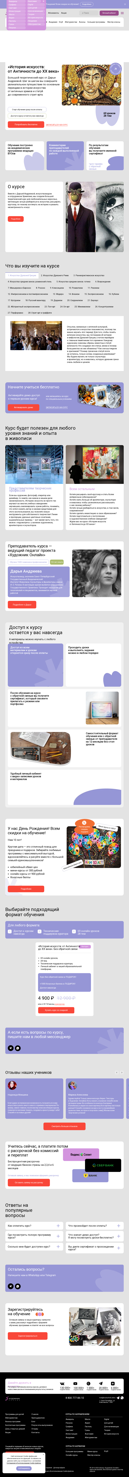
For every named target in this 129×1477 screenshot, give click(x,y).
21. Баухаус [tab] (93, 300)
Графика (69, 1427)
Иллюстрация (71, 1434)
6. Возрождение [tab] (102, 281)
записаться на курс (57, 125)
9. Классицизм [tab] (57, 288)
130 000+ (65, 1387)
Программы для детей (14, 1414)
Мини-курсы (92, 1451)
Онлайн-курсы (72, 1455)
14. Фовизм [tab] (74, 294)
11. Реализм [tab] (93, 288)
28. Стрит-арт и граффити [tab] (40, 313)
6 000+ (115, 1387)
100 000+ (79, 1387)
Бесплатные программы (15, 1425)
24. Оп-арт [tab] (65, 306)
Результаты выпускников (42, 1425)
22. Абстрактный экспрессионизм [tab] (24, 306)
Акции (8, 1432)
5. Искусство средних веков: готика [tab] (73, 281)
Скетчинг (69, 1430)
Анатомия (89, 1434)
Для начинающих (111, 1427)
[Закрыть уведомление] (43, 1454)
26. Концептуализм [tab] (104, 306)
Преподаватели (38, 1418)
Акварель (70, 1419)
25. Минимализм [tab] (82, 306)
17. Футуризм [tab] (14, 300)
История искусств (111, 1434)
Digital (106, 1419)
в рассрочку (60, 1004)
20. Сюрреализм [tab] (75, 300)
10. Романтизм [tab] (76, 288)
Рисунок (69, 1423)
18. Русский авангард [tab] (35, 300)
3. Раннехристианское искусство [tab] (89, 275)
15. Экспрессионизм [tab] (94, 294)
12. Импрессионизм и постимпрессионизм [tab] (28, 294)
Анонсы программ (12, 1422)
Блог (33, 1422)
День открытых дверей (15, 1429)
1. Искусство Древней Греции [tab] (22, 275)
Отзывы (34, 1429)
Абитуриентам (11, 1418)
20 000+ (103, 1387)
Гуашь (87, 1430)
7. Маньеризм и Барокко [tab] (19, 288)
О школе (34, 1414)
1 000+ (90, 1387)
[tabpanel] (64, 343)
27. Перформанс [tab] (15, 313)
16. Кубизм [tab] (114, 294)
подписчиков (65, 1389)
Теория (107, 1430)
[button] (122, 13)
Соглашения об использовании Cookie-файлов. (24, 1463)
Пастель (88, 1427)
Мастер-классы (93, 1455)
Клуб (106, 1451)
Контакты (35, 1432)
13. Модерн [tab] (58, 294)
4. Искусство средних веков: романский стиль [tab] (30, 281)
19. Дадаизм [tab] (56, 300)
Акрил (87, 1423)
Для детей (108, 1423)
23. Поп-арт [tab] (50, 306)
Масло (87, 1419)
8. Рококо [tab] (40, 288)
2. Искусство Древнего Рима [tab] (55, 275)
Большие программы (74, 1451)
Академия (70, 1437)
